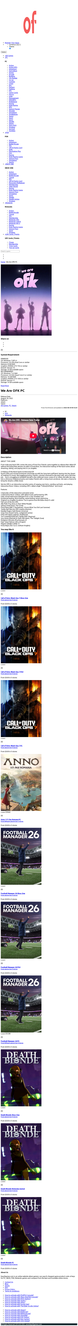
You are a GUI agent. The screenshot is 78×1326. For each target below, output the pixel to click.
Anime (11, 73)
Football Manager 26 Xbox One (13, 894)
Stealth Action (14, 199)
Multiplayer (13, 102)
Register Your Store (12, 43)
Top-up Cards (14, 248)
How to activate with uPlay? (15, 1302)
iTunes (11, 242)
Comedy (12, 82)
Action (11, 65)
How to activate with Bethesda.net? (18, 1314)
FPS (10, 91)
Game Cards (13, 93)
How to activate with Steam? (15, 1310)
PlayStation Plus (15, 151)
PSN (7, 132)
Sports (11, 162)
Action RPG (13, 67)
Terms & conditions (12, 1291)
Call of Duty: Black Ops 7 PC (11, 746)
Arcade (11, 74)
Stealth (11, 122)
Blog (6, 1284)
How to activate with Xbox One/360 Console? (21, 1297)
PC (6, 57)
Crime (11, 83)
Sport (11, 118)
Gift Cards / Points (12, 234)
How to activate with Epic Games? (17, 1319)
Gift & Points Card (15, 148)
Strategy (12, 127)
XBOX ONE (9, 164)
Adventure (13, 69)
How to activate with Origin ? (15, 1301)
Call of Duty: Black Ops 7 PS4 (12, 673)
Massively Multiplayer (17, 183)
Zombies (12, 131)
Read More (5, 386)
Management (14, 98)
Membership (13, 185)
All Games (9, 56)
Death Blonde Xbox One (10, 1116)
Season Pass (13, 158)
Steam (11, 123)
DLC (10, 85)
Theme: (11, 46)
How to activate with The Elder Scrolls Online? (22, 1306)
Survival (12, 129)
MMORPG (12, 100)
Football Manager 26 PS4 (10, 968)
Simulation (13, 113)
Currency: (12, 44)
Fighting (12, 89)
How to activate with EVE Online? (17, 1317)
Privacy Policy (10, 1289)
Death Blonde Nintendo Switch (13, 1190)
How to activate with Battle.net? (16, 1312)
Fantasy (12, 87)
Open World (13, 186)
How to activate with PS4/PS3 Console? (19, 1295)
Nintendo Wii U (14, 223)
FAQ (6, 1287)
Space (11, 116)
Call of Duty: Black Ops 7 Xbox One (14, 599)
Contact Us (9, 1282)
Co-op (11, 80)
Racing (11, 103)
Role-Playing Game (16, 157)
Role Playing (13, 105)
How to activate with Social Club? (17, 1304)
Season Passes (14, 109)
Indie (10, 96)
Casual (11, 177)
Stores (7, 1286)
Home (3, 262)
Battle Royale (14, 144)
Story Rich (12, 125)
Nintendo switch (15, 221)
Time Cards (13, 246)
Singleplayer (13, 114)
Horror (11, 94)
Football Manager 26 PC (12, 1042)
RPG (10, 107)
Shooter (12, 111)
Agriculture (13, 71)
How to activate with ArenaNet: (16, 1315)
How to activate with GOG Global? (17, 1321)
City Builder (13, 78)
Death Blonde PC (9, 1263)
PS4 (10, 153)
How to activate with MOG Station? (18, 1299)
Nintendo (9, 203)
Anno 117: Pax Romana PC (12, 820)
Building (12, 76)
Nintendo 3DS (14, 220)
